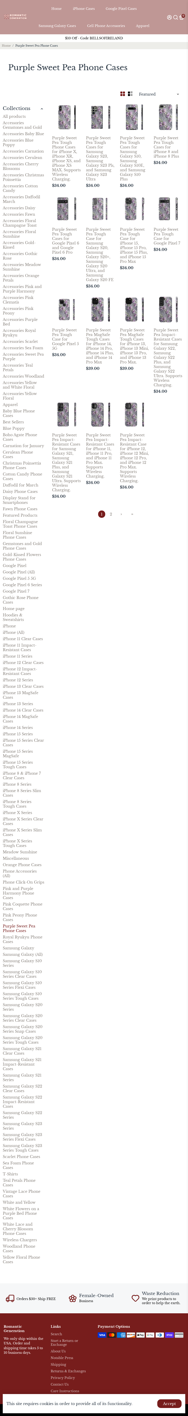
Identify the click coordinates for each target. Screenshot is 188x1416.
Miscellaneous (16, 858)
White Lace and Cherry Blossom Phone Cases (18, 1229)
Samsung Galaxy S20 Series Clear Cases (22, 1018)
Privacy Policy (63, 1378)
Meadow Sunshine (20, 852)
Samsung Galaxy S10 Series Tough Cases (22, 996)
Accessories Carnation (23, 151)
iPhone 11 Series (17, 656)
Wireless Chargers (20, 1240)
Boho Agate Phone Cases (20, 437)
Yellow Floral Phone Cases (21, 1259)
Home (56, 9)
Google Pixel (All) (19, 572)
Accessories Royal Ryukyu (19, 332)
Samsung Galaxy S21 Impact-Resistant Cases (22, 1064)
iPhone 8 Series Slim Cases (22, 793)
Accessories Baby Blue (23, 134)
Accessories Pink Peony (18, 310)
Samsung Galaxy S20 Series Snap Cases (22, 1029)
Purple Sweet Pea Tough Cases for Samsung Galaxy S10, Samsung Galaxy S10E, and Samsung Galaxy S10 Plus (132, 158)
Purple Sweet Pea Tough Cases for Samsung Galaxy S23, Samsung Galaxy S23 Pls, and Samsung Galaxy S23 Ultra (100, 158)
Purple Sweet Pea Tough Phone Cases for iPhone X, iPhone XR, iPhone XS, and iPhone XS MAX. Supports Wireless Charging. (66, 158)
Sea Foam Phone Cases (18, 1165)
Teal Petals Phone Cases (19, 1182)
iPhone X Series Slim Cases (22, 832)
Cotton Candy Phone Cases (22, 476)
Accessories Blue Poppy (18, 142)
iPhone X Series (17, 812)
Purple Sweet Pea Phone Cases (19, 928)
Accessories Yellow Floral (20, 395)
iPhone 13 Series (18, 703)
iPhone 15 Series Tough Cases (18, 764)
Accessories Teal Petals (18, 367)
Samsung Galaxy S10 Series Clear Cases (22, 974)
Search (56, 1334)
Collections (16, 108)
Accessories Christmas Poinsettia (23, 177)
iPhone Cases (84, 9)
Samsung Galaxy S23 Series (22, 1126)
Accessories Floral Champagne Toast (20, 223)
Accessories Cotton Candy (20, 188)
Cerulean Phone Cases (18, 454)
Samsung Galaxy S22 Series (22, 1115)
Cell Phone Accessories (106, 26)
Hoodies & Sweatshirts (13, 617)
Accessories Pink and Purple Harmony (22, 288)
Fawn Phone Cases (20, 509)
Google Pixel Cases (121, 9)
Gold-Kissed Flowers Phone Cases (22, 557)
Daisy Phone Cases (20, 491)
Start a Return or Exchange (64, 1343)
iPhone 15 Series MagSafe (18, 753)
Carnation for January (23, 445)
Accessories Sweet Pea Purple (23, 356)
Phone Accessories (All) (20, 873)
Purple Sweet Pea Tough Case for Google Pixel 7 (167, 236)
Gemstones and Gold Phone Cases (22, 546)
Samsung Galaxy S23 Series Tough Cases (22, 1148)
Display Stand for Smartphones (19, 500)
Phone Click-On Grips (23, 882)
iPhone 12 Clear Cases (23, 662)
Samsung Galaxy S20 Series (22, 1007)
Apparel (142, 26)
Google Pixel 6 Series (22, 585)
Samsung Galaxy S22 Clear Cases (22, 1088)
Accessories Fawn (19, 214)
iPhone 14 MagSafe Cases (20, 718)
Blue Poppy (14, 428)
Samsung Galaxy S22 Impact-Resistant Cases (22, 1102)
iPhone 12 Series (18, 680)
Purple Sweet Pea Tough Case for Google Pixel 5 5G (65, 339)
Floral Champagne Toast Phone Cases (20, 524)
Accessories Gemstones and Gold (22, 125)
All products (14, 116)
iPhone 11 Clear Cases (23, 639)
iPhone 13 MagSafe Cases (20, 695)
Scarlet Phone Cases (21, 1156)
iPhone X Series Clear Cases (23, 821)
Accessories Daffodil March (21, 199)
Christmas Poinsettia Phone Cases (22, 465)
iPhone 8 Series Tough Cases (17, 804)
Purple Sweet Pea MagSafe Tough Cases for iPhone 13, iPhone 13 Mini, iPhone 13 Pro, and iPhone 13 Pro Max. (134, 346)
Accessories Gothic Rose (20, 256)
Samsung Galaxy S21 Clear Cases (22, 1051)
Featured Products (20, 515)
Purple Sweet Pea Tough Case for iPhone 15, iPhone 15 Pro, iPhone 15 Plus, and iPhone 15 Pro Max (134, 245)
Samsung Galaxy (18, 948)
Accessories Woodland (23, 376)
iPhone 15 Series (18, 734)
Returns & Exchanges (68, 1371)
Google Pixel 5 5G (19, 578)
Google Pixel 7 (16, 591)
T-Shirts (10, 1174)
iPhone (9, 626)
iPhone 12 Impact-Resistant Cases (20, 671)
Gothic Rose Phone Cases (21, 600)
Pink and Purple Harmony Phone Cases (18, 893)
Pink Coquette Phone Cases (22, 906)
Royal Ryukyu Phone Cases (22, 939)
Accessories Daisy (19, 208)
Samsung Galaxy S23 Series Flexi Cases (22, 1137)
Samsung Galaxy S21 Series (22, 1077)
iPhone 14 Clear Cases (23, 710)
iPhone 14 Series (18, 727)
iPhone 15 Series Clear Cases (23, 742)
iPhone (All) (13, 632)
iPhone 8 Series (17, 784)
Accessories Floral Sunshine (19, 234)
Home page (14, 608)
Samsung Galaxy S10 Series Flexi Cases (22, 985)
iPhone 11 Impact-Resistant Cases (19, 647)
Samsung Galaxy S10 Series (22, 963)
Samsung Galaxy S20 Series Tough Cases (22, 1040)
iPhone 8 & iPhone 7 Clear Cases (22, 775)
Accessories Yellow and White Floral (20, 385)
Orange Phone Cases (22, 864)
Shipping (58, 1365)
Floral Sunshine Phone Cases (17, 535)
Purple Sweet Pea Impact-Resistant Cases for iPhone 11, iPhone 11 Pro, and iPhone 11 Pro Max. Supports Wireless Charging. (100, 455)
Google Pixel (14, 565)
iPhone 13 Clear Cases (23, 686)
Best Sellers (13, 422)
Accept (169, 1403)
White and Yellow (19, 1202)
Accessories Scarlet (20, 341)
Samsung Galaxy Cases (57, 26)
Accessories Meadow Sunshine (22, 266)
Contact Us (60, 1384)
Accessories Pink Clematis (18, 299)
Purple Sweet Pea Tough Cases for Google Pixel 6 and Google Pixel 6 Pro (65, 241)
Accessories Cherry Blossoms (21, 166)
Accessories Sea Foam (23, 348)
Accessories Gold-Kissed (19, 245)
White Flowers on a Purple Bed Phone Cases (21, 1213)
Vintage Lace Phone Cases (21, 1193)
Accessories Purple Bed (20, 321)
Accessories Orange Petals (21, 277)
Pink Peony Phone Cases (20, 917)
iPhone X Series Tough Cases (17, 843)
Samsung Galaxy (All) (23, 954)
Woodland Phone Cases (19, 1248)
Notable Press (62, 1358)
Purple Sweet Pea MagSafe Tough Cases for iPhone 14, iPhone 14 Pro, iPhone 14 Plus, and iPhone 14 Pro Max (100, 346)
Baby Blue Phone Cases (19, 413)
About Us (58, 1351)
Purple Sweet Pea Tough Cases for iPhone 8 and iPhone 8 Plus (166, 147)
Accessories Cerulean (22, 157)
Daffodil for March (20, 485)
